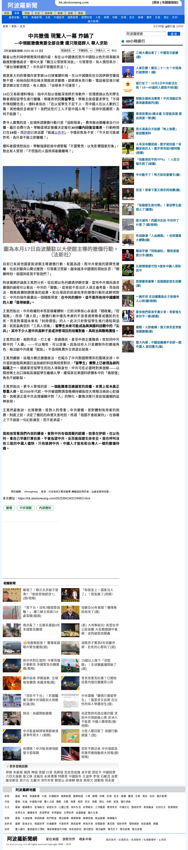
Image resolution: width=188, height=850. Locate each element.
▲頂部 (162, 839)
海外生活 (76, 807)
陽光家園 (125, 829)
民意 (116, 801)
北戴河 (35, 780)
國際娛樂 (76, 818)
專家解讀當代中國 (57, 829)
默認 (114, 50)
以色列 (60, 132)
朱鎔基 (18, 772)
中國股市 (75, 776)
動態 (58, 801)
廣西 (27, 772)
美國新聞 (36, 17)
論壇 (70, 13)
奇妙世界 (122, 823)
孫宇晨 (86, 772)
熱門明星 (52, 818)
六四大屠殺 (14, 776)
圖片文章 (93, 812)
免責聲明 (136, 839)
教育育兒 (112, 807)
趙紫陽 (99, 780)
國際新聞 (73, 17)
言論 (24, 801)
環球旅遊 (134, 823)
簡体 (156, 2)
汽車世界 (64, 823)
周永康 (110, 780)
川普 (49, 772)
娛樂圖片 (112, 818)
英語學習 (44, 812)
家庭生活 (52, 807)
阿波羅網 (53, 491)
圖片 (93, 21)
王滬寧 (87, 776)
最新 (14, 17)
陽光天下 (113, 829)
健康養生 (27, 807)
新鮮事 (49, 13)
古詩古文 (161, 807)
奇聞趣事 (100, 823)
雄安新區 (12, 780)
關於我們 (111, 839)
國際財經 (86, 17)
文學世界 (69, 812)
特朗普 (63, 776)
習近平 (97, 772)
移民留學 (76, 823)
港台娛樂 (64, 818)
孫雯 (114, 776)
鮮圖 (155, 823)
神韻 (34, 772)
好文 (87, 801)
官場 (123, 17)
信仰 (174, 17)
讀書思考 (32, 812)
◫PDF (180, 26)
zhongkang (31, 491)
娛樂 (60, 13)
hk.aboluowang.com (74, 2)
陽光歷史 (88, 829)
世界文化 (20, 812)
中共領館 (26, 507)
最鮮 (17, 823)
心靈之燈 (64, 807)
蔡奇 (79, 780)
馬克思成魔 (72, 772)
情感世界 (39, 823)
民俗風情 (146, 823)
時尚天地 (88, 823)
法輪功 (38, 776)
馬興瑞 (58, 772)
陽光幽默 (101, 829)
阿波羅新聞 (23, 5)
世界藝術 (57, 812)
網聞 (106, 17)
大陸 (47, 17)
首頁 (6, 13)
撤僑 (9, 507)
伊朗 (27, 132)
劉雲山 (59, 780)
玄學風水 (88, 807)
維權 (140, 17)
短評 (80, 801)
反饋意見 (124, 839)
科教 (115, 17)
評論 (27, 13)
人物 (98, 17)
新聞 (17, 13)
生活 (37, 13)
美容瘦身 (148, 807)
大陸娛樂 (27, 818)
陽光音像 (137, 829)
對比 (101, 801)
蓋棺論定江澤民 (36, 829)
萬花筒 (111, 823)
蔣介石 (24, 780)
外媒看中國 (36, 801)
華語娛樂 (39, 818)
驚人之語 (49, 801)
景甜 (42, 772)
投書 (94, 801)
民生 (132, 17)
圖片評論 (126, 801)
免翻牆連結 (169, 2)
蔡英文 (88, 780)
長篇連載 (81, 812)
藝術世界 (136, 807)
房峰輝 (70, 780)
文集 (66, 801)
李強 (96, 776)
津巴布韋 (47, 780)
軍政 (25, 17)
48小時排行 (135, 41)
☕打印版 (158, 26)
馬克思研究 (75, 829)
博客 (80, 13)
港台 (166, 17)
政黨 (73, 801)
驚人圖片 (20, 829)
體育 (149, 17)
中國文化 (124, 807)
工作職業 (100, 807)
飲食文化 (27, 823)
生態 (157, 17)
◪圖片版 (170, 26)
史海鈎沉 (39, 807)
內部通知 (45, 507)
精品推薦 (100, 818)
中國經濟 (59, 17)
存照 (108, 801)
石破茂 (105, 776)
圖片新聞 (162, 796)
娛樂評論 (88, 818)
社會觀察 (52, 823)
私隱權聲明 (150, 839)
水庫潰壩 (50, 776)
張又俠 (27, 776)
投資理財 (173, 807)
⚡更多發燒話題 (17, 766)
